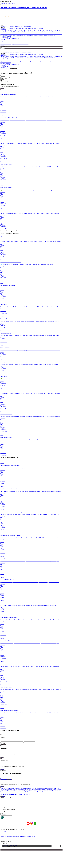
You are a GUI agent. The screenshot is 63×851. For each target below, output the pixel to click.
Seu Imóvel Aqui (8, 44)
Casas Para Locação (4, 32)
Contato (2, 45)
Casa (14, 28)
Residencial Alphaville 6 (52, 30)
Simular (2, 757)
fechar (2, 48)
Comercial (17, 28)
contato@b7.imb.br (4, 831)
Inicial (1, 3)
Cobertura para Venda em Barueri (36, 791)
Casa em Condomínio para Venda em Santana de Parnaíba (12, 788)
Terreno (20, 26)
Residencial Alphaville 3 (24, 30)
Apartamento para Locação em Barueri (32, 788)
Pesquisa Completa (11, 3)
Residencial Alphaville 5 (43, 30)
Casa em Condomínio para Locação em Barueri (42, 790)
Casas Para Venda (4, 29)
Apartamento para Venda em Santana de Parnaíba (41, 789)
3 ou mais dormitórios (14, 38)
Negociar (2, 769)
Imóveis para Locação (14, 836)
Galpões (2, 41)
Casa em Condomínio (26, 26)
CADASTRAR (3, 744)
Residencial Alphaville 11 (30, 31)
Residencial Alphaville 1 (5, 30)
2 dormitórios (7, 38)
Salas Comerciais (3, 40)
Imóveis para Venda (5, 836)
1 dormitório (2, 38)
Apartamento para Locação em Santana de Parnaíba (18, 791)
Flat (20, 28)
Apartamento (10, 26)
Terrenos (2, 39)
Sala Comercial (16, 26)
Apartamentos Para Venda (5, 36)
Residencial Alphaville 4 (33, 30)
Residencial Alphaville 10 (20, 31)
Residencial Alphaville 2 (14, 30)
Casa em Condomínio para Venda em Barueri (22, 789)
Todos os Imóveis (3, 26)
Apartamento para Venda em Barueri (48, 788)
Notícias (26, 44)
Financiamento (22, 44)
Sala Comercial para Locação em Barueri (24, 790)
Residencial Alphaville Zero (50, 31)
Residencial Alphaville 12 (40, 31)
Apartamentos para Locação (6, 37)
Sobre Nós (5, 3)
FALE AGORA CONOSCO (6, 779)
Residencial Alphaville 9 (10, 31)
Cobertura (32, 28)
